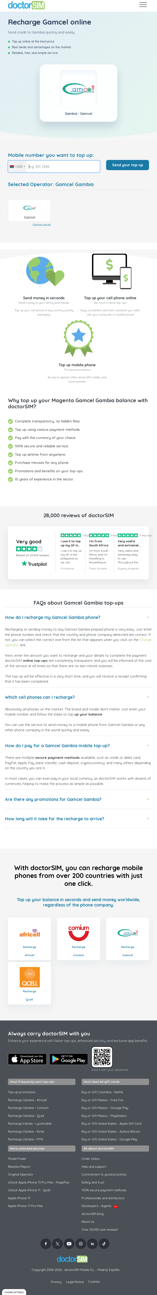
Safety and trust (93, 1182)
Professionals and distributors (103, 1198)
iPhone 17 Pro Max (25, 1206)
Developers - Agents (99, 1206)
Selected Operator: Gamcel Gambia (51, 184)
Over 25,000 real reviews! (100, 1229)
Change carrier (42, 224)
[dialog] (14, 1292)
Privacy (56, 1282)
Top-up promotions (22, 1092)
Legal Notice (75, 1282)
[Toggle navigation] (143, 5)
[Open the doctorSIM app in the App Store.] (27, 1059)
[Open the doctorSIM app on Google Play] (68, 1059)
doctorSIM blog (93, 1214)
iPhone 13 (19, 1198)
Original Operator (20, 1174)
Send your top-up (127, 165)
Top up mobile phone (77, 365)
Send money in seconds (44, 298)
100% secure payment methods (104, 1190)
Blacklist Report (19, 1167)
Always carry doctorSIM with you (49, 1033)
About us (88, 1222)
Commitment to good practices (104, 1174)
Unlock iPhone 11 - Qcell (29, 1190)
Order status (91, 1159)
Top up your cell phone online (110, 298)
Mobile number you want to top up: (51, 155)
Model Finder (17, 1159)
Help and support (94, 1167)
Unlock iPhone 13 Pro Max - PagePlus (38, 1182)
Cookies (94, 1282)
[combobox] (17, 166)
